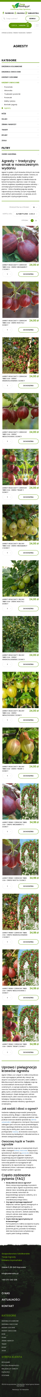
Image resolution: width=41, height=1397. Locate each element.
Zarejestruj (33, 13)
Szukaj (32, 18)
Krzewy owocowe (10, 82)
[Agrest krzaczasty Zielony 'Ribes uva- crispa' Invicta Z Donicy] (20, 578)
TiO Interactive (24, 1390)
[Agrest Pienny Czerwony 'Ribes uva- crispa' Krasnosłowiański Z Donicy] (20, 912)
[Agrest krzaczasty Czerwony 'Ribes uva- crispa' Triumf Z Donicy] (20, 467)
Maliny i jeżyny (9, 101)
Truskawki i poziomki (12, 94)
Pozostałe (8, 87)
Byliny (4, 135)
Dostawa (5, 1375)
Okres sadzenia (9, 154)
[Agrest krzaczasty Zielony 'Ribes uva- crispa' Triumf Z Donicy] (20, 746)
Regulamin (6, 1362)
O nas (6, 1293)
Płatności (6, 1372)
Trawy (5, 129)
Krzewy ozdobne (10, 77)
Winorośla (8, 90)
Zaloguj (21, 13)
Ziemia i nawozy (9, 124)
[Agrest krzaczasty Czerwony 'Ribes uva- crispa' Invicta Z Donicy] (20, 300)
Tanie (24, 5)
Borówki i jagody (10, 104)
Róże (4, 113)
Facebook (9, 13)
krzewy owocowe (20, 1150)
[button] (34, 207)
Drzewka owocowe (11, 72)
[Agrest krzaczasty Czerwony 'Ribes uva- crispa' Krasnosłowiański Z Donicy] (20, 355)
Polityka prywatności (10, 1365)
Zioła (4, 140)
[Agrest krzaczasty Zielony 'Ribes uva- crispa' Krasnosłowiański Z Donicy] (20, 634)
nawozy (15, 1132)
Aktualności (11, 1299)
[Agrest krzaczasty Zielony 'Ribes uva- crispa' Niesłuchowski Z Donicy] (20, 690)
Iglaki (4, 119)
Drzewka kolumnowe (12, 66)
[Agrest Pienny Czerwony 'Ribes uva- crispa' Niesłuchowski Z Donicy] (20, 967)
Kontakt (8, 1306)
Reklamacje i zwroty (10, 1369)
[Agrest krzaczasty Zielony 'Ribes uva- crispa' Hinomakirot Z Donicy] (20, 523)
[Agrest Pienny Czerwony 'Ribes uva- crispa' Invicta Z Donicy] (20, 857)
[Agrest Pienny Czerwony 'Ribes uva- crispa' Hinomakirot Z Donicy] (20, 801)
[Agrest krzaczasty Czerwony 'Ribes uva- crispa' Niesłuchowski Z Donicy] (20, 411)
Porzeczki (8, 97)
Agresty (7, 108)
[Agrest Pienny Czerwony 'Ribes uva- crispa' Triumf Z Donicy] (20, 1023)
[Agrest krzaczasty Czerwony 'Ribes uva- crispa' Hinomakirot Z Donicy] (20, 244)
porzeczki (25, 1153)
